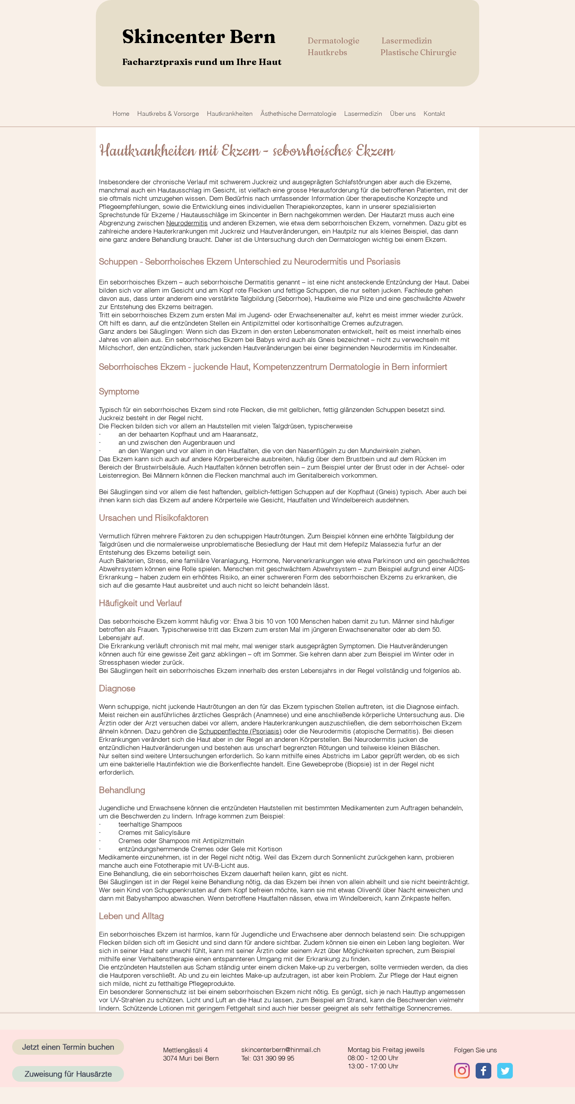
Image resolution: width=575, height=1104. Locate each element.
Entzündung (403, 282)
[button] (168, 113)
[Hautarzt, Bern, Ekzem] (462, 1071)
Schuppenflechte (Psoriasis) (240, 731)
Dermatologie (334, 40)
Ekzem (167, 282)
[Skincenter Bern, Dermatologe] (483, 1071)
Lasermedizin (406, 40)
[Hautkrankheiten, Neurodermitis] (505, 1071)
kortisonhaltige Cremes (331, 323)
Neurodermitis (187, 223)
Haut (441, 282)
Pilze (366, 298)
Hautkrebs (328, 52)
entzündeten (190, 323)
